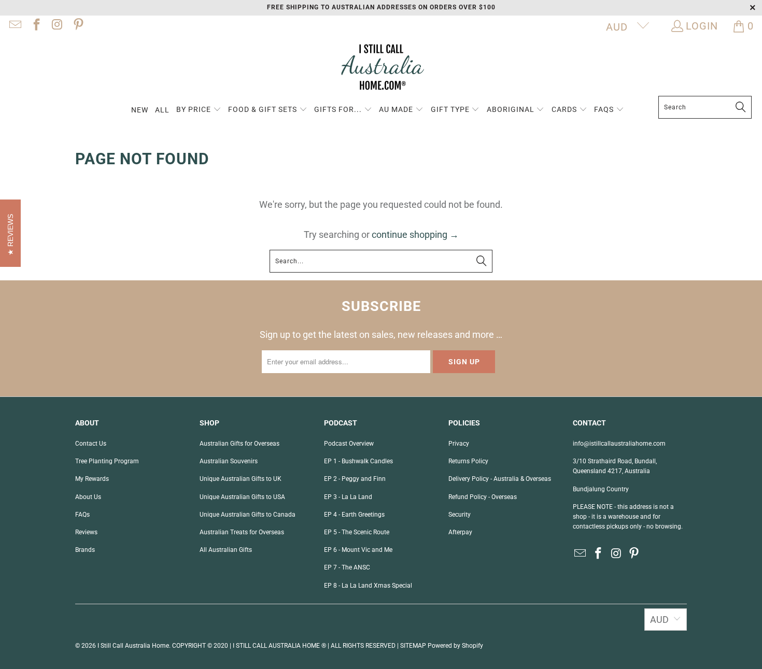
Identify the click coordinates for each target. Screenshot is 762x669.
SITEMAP (413, 645)
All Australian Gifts (226, 549)
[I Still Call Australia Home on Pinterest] (77, 26)
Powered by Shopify (455, 645)
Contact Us (90, 443)
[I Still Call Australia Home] (381, 68)
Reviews (86, 532)
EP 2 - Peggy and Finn (355, 478)
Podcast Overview (349, 443)
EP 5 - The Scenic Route (356, 532)
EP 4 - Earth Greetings (354, 514)
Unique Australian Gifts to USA (242, 497)
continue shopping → (415, 234)
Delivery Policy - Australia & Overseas (499, 478)
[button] (198, 110)
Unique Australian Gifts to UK (240, 478)
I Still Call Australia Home (133, 645)
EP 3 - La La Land (348, 497)
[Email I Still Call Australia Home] (14, 26)
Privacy (458, 443)
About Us (88, 497)
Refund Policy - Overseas (482, 497)
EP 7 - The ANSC (347, 567)
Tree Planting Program (107, 461)
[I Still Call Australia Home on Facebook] (35, 26)
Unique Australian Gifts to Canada (247, 514)
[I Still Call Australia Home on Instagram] (56, 26)
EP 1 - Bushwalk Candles (358, 461)
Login (702, 26)
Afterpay (460, 532)
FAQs (82, 514)
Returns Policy (468, 461)
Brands (85, 549)
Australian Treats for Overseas (242, 532)
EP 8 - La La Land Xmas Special (368, 585)
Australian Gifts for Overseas (239, 443)
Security (459, 514)
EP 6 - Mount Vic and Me (358, 549)
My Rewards (92, 478)
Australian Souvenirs (229, 461)
